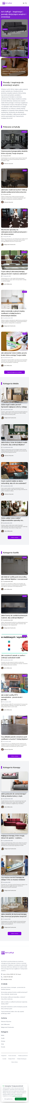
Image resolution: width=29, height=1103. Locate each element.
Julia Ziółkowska (8, 531)
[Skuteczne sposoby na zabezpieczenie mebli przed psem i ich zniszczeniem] (14, 218)
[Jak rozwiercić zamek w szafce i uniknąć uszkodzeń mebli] (14, 643)
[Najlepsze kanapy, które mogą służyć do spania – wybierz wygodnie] (14, 823)
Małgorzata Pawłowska (10, 417)
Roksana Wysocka (9, 455)
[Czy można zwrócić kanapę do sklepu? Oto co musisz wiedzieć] (14, 865)
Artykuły (4, 984)
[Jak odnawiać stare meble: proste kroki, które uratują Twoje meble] (14, 341)
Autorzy (4, 1018)
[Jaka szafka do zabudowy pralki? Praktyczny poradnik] (14, 48)
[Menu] (23, 3)
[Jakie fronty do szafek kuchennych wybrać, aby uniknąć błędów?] (14, 604)
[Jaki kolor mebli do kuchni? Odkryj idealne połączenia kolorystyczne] (14, 178)
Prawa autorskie (12, 1055)
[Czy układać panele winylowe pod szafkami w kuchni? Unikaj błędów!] (14, 725)
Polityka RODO (11, 1058)
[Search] (26, 3)
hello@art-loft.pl (7, 979)
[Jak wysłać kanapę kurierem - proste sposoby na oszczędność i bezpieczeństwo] (14, 28)
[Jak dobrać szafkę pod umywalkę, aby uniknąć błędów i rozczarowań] (14, 565)
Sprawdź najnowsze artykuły (14, 372)
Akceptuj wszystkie (20, 1099)
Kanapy (3, 1041)
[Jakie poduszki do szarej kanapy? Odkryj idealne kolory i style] (14, 781)
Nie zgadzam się (8, 1099)
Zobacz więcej (14, 537)
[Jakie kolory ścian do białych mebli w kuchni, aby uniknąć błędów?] (14, 432)
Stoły (2, 1044)
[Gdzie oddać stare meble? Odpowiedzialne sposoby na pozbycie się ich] (14, 508)
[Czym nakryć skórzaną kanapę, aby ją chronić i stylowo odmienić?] (14, 260)
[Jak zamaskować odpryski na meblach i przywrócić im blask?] (14, 67)
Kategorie (4, 1032)
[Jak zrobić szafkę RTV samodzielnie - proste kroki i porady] (14, 683)
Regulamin (3, 1055)
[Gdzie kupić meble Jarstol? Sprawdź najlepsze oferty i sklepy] (14, 395)
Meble (2, 1035)
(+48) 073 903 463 (8, 977)
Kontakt (4, 1058)
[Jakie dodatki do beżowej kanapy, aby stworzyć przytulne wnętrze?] (14, 904)
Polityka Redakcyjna (21, 1058)
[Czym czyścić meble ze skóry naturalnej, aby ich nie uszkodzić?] (14, 470)
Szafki (2, 1038)
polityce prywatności (17, 1095)
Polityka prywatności (23, 1055)
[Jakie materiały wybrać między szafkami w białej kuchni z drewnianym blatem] (14, 299)
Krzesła (3, 1047)
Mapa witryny (14, 1062)
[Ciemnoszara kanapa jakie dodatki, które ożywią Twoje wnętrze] (14, 139)
